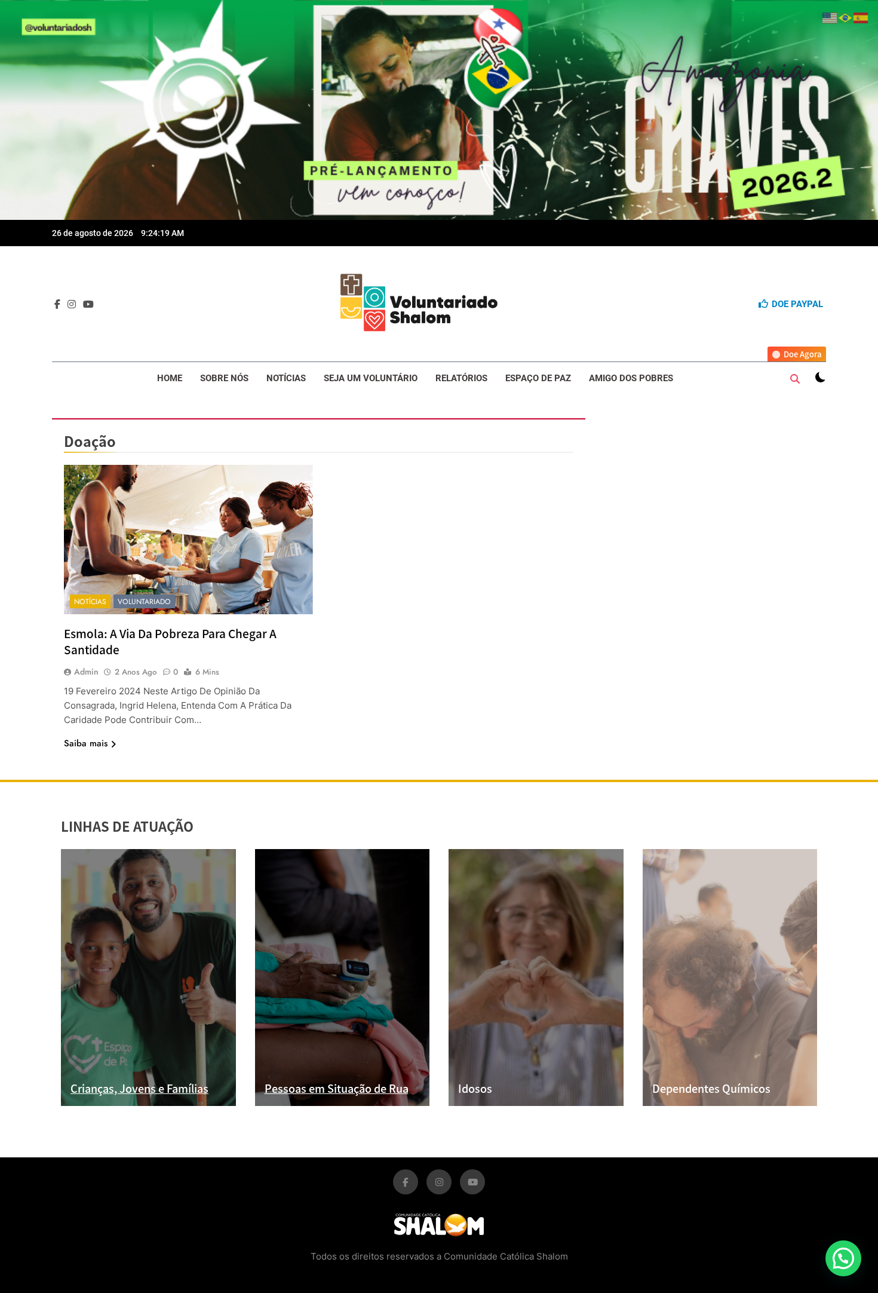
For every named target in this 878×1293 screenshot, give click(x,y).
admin (86, 672)
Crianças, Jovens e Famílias (139, 1088)
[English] (830, 16)
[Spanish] (861, 16)
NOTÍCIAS (286, 378)
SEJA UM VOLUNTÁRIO (370, 378)
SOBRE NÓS (224, 378)
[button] (843, 1258)
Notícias (90, 601)
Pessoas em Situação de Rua (337, 1088)
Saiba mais (86, 743)
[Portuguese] (846, 16)
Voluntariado (144, 601)
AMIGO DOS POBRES (631, 378)
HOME (169, 378)
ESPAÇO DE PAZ (538, 378)
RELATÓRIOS (461, 378)
